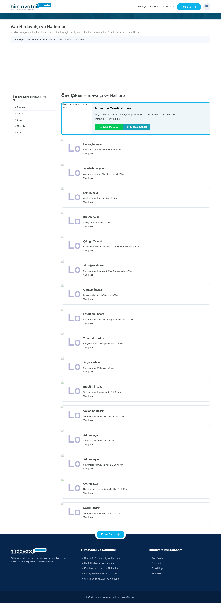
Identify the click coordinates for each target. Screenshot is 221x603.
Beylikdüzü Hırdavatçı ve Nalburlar (102, 558)
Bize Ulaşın (168, 6)
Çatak (20, 113)
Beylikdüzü (113, 119)
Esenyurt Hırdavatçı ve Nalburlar (101, 573)
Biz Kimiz (154, 6)
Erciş (19, 120)
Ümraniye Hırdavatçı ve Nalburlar (102, 578)
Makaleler (156, 573)
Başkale (21, 107)
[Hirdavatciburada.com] (29, 551)
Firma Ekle (189, 6)
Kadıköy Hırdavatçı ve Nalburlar (101, 568)
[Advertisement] (110, 66)
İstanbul (99, 119)
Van (19, 132)
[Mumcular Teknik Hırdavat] (77, 106)
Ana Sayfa (142, 6)
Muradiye (21, 126)
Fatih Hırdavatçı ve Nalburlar (99, 563)
